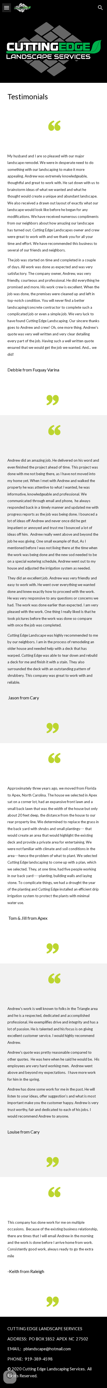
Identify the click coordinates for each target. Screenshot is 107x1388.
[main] (53, 96)
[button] (6, 7)
